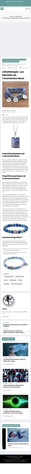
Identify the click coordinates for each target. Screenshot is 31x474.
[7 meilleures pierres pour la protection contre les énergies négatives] (15, 401)
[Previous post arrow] (27, 325)
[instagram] (17, 4)
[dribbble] (15, 4)
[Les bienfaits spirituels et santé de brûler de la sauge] (15, 349)
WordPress (7, 461)
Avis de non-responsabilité (14, 457)
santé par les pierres (14, 65)
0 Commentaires (24, 68)
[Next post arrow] (27, 332)
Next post (5, 329)
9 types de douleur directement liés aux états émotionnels (13, 386)
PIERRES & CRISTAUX (16, 59)
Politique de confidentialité (11, 456)
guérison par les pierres (15, 64)
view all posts (5, 316)
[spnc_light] (29, 9)
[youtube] (19, 4)
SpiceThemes (23, 461)
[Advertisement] (15, 38)
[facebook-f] (12, 4)
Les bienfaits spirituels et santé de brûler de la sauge (14, 360)
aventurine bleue (7, 64)
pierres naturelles (5, 65)
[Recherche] (26, 9)
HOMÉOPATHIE (6, 429)
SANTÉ (12, 429)
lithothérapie (23, 64)
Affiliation (21, 456)
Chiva (5, 68)
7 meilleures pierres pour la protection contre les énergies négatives (13, 412)
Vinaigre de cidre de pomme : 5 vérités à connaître (15, 325)
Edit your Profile (23, 311)
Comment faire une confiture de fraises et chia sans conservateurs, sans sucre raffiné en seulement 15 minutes (13, 331)
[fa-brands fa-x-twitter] (13, 4)
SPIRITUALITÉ (15, 61)
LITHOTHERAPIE (6, 59)
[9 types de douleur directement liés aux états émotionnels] (15, 375)
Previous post (6, 322)
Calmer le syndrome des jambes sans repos (14, 444)
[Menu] (2, 8)
